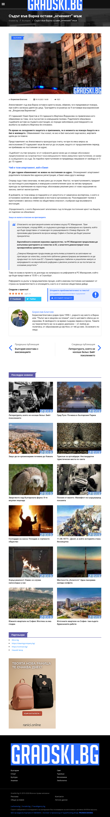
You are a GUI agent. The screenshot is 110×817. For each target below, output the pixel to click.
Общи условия (17, 800)
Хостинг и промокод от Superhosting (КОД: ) (68, 813)
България (26, 21)
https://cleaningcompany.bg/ (23, 643)
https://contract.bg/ (20, 646)
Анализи (14, 780)
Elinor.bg (15, 640)
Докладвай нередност (63, 298)
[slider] (16, 293)
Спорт (13, 774)
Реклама (14, 796)
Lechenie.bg (15, 806)
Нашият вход (17, 650)
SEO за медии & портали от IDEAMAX (26, 813)
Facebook (16, 299)
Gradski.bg (13, 21)
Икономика (62, 777)
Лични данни (61, 800)
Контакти (59, 796)
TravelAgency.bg (38, 806)
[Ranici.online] (32, 693)
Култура (14, 777)
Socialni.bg (26, 806)
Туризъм (60, 774)
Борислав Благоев (19, 99)
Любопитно (62, 780)
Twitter (32, 299)
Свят (59, 770)
